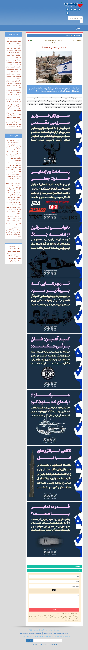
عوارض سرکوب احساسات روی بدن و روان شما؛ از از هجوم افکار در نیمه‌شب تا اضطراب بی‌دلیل (13, 167)
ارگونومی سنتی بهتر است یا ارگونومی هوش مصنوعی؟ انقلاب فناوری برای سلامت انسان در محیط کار (13, 220)
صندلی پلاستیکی (15, 248)
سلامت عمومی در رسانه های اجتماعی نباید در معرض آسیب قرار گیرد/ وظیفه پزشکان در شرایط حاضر (13, 232)
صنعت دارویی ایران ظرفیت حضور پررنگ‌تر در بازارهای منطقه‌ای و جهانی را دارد (13, 116)
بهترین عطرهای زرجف (14, 251)
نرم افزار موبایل (44, 645)
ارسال (30, 640)
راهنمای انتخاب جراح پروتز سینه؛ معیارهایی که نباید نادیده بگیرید (13, 69)
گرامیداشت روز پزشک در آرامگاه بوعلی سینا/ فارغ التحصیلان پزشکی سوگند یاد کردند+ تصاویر (13, 186)
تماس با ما (49, 630)
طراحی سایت (53, 645)
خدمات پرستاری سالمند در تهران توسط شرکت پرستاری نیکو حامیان (13, 256)
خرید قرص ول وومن (14, 246)
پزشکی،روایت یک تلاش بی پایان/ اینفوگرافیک (13, 194)
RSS (30, 630)
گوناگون (68, 35)
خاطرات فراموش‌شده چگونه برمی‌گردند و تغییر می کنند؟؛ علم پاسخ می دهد (13, 42)
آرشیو (42, 630)
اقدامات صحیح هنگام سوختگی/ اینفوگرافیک (13, 198)
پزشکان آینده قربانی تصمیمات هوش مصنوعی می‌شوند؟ (13, 76)
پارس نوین (34, 645)
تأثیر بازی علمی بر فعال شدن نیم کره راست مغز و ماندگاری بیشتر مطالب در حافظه (13, 84)
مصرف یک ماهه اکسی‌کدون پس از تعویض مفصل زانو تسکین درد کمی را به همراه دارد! (13, 156)
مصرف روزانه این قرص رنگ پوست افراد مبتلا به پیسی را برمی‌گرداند (13, 62)
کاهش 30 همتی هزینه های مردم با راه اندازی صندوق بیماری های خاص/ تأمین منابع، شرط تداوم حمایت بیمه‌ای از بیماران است (13, 104)
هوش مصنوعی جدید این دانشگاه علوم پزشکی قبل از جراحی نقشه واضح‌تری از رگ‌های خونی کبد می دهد (13, 144)
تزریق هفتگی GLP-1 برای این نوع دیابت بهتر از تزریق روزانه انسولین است (13, 177)
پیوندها (36, 630)
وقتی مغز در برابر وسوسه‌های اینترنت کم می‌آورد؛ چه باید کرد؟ (13, 50)
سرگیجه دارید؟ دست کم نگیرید (13, 56)
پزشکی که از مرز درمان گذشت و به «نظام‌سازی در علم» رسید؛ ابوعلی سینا (13, 93)
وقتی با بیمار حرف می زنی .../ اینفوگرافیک (13, 203)
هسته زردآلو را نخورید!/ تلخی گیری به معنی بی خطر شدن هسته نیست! (13, 124)
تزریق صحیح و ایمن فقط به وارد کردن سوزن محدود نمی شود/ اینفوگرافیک (13, 210)
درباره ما (56, 630)
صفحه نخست (76, 35)
